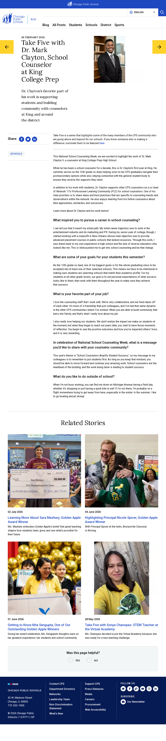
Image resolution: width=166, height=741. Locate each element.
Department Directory (62, 688)
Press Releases (94, 688)
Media (88, 694)
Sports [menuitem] (119, 25)
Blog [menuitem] (45, 25)
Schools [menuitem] (91, 25)
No (96, 660)
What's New (56, 713)
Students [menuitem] (75, 25)
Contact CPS (56, 683)
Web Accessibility (95, 709)
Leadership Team (59, 699)
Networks (55, 694)
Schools (16, 153)
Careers (90, 699)
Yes (77, 660)
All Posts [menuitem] (59, 25)
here (102, 143)
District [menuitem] (106, 25)
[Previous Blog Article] (7, 47)
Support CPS (92, 683)
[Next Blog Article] (159, 47)
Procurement (93, 704)
